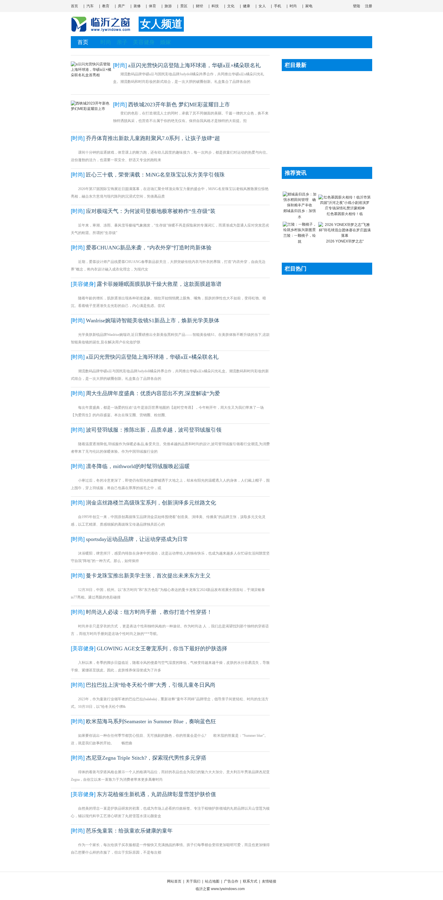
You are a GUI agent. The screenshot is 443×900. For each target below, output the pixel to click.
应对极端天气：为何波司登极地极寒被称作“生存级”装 (150, 211)
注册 (368, 6)
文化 (230, 6)
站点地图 (212, 881)
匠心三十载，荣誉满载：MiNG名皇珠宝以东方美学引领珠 (155, 175)
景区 (183, 6)
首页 (74, 6)
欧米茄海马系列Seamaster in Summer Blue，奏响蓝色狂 (151, 721)
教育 (105, 6)
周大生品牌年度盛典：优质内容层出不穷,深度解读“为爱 (153, 393)
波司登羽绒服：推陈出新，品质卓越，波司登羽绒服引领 (154, 430)
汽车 (90, 6)
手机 (277, 6)
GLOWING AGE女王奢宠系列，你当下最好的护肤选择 (162, 648)
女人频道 (161, 24)
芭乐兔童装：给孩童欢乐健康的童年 (129, 831)
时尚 (293, 6)
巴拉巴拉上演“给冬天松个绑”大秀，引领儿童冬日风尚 (150, 685)
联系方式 (250, 881)
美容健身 (144, 42)
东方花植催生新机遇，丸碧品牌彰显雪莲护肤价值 (156, 794)
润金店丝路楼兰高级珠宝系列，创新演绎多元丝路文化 (151, 503)
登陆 (356, 6)
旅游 (168, 6)
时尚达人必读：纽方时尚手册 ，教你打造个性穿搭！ (149, 612)
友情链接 (269, 881)
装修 (137, 6)
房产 (121, 6)
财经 (199, 6)
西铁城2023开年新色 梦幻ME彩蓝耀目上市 (179, 105)
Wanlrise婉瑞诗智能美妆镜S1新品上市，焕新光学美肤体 (152, 320)
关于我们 (193, 881)
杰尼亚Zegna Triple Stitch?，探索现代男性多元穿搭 (146, 758)
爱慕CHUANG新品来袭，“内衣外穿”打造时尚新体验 (149, 248)
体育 (152, 6)
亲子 (122, 42)
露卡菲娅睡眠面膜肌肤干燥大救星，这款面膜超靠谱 (159, 284)
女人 (262, 6)
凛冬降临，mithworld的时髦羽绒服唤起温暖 (138, 466)
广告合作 (231, 881)
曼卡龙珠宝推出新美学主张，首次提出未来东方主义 (148, 576)
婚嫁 (165, 42)
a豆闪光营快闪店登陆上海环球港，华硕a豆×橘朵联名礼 (194, 65)
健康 (246, 6)
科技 (215, 6)
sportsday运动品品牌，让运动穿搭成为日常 (137, 539)
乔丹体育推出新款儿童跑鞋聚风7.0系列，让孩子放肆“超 (153, 138)
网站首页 (174, 881)
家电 (309, 6)
